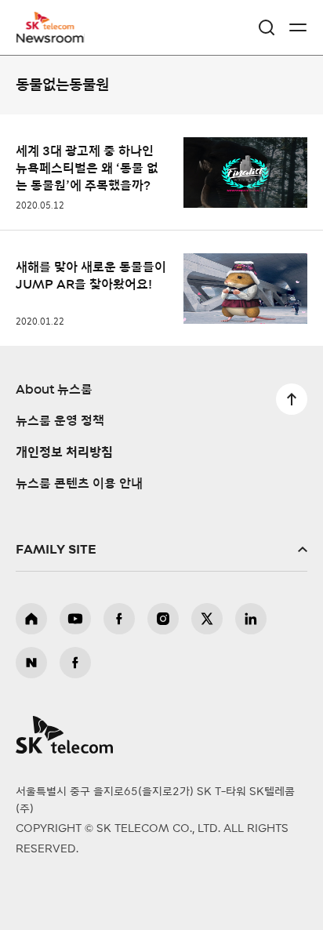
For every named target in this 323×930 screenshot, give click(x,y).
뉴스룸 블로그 (31, 662)
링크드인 (251, 618)
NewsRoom (51, 37)
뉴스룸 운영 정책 (60, 421)
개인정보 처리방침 (64, 452)
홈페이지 (31, 618)
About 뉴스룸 (54, 389)
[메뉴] (298, 27)
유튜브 (75, 618)
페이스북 (119, 618)
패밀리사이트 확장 (161, 550)
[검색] (266, 27)
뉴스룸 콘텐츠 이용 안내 (79, 484)
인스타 (163, 618)
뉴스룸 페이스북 (75, 662)
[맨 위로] (291, 399)
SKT (55, 27)
